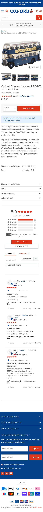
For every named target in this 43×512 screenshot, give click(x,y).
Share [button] (12, 308)
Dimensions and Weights (10, 166)
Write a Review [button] (22, 242)
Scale (3, 170)
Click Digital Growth (35, 507)
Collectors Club (28, 170)
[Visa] (12, 502)
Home (3, 31)
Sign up (36, 448)
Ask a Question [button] (22, 246)
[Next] (40, 24)
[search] (18, 17)
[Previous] (2, 24)
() (40, 11)
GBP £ (20, 483)
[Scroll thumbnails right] (40, 77)
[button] (36, 308)
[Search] (39, 17)
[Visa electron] (17, 502)
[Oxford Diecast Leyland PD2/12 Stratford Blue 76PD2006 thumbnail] (6, 77)
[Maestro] (26, 502)
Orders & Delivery (28, 166)
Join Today (15, 120)
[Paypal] (31, 502)
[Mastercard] (22, 502)
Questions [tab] (22, 253)
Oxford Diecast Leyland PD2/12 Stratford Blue (21, 303)
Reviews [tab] (9, 253)
